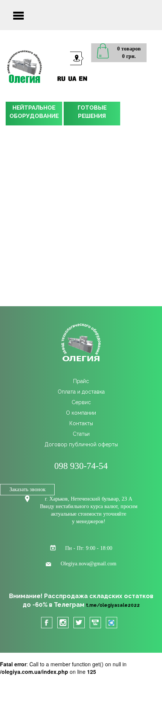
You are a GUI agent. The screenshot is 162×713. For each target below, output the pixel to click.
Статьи (81, 434)
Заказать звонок (27, 489)
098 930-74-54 (81, 466)
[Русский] (61, 78)
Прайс (81, 381)
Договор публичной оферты (81, 444)
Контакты (81, 423)
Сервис (81, 402)
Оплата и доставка (81, 392)
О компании (81, 413)
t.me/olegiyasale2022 (113, 605)
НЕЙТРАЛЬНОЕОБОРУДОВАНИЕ (34, 111)
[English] (83, 78)
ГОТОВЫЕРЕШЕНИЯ (92, 111)
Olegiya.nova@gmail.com (88, 563)
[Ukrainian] (72, 78)
